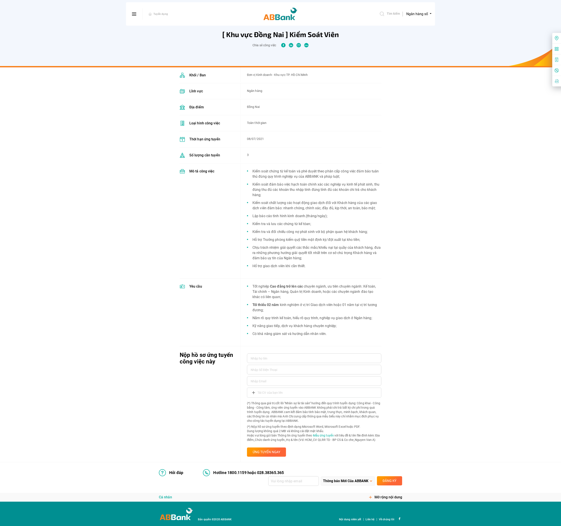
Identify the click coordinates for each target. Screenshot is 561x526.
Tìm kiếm (393, 13)
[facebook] (283, 45)
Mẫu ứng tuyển (323, 435)
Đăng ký (389, 481)
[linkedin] (291, 45)
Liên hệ (370, 519)
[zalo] (306, 45)
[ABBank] (280, 14)
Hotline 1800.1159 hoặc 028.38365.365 (248, 472)
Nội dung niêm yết (350, 519)
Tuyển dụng (160, 14)
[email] (298, 45)
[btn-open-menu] (134, 14)
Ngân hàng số (417, 14)
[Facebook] (399, 518)
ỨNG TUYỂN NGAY (266, 452)
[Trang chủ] (150, 14)
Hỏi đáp (176, 472)
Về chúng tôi (386, 519)
